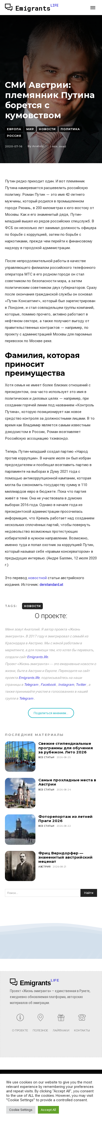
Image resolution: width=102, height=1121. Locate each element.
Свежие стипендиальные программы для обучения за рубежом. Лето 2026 (65, 747)
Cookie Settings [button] (20, 1110)
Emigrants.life (37, 657)
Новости (47, 129)
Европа (14, 129)
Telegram (31, 685)
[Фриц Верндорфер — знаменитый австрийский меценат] (20, 866)
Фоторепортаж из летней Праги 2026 (65, 818)
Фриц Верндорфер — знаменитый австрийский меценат (65, 857)
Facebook (48, 685)
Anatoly (38, 146)
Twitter (81, 685)
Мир (30, 129)
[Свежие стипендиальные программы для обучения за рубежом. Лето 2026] (20, 756)
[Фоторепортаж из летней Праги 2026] (20, 829)
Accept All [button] (48, 1110)
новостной (37, 578)
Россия (14, 136)
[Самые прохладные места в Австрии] (20, 793)
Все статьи (46, 757)
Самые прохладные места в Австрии (67, 782)
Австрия (44, 866)
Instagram (66, 685)
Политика (70, 129)
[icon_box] (20, 1024)
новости (32, 606)
